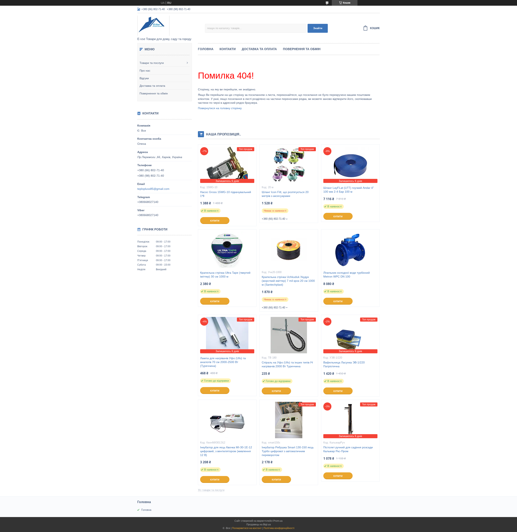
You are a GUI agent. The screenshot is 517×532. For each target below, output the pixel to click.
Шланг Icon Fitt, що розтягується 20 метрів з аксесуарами (285, 193)
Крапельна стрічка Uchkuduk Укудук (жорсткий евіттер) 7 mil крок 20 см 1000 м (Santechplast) (288, 280)
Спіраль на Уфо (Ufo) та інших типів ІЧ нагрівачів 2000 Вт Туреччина (287, 364)
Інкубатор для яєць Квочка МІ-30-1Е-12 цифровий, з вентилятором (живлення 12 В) (226, 451)
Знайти (317, 28)
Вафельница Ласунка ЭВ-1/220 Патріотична (344, 364)
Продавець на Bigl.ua (258, 524)
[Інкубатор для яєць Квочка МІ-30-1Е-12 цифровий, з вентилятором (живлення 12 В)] (227, 420)
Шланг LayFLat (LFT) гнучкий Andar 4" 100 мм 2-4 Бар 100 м (348, 189)
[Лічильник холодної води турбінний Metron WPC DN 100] (350, 249)
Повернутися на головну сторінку (220, 108)
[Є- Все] (171, 25)
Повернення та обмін (154, 93)
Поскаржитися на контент (247, 528)
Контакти (228, 49)
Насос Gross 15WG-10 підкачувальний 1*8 (225, 193)
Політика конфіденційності (279, 528)
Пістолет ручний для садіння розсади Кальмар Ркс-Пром (348, 449)
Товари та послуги (152, 62)
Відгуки (144, 78)
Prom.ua (278, 520)
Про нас (145, 70)
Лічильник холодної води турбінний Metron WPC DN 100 (346, 274)
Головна (205, 49)
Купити (214, 221)
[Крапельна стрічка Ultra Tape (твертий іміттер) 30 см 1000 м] (227, 249)
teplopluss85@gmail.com (153, 188)
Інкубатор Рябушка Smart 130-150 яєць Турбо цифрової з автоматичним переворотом (288, 451)
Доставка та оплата (152, 85)
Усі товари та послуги (211, 490)
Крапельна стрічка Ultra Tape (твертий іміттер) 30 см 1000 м (225, 274)
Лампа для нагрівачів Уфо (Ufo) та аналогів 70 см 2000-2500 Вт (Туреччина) (223, 362)
